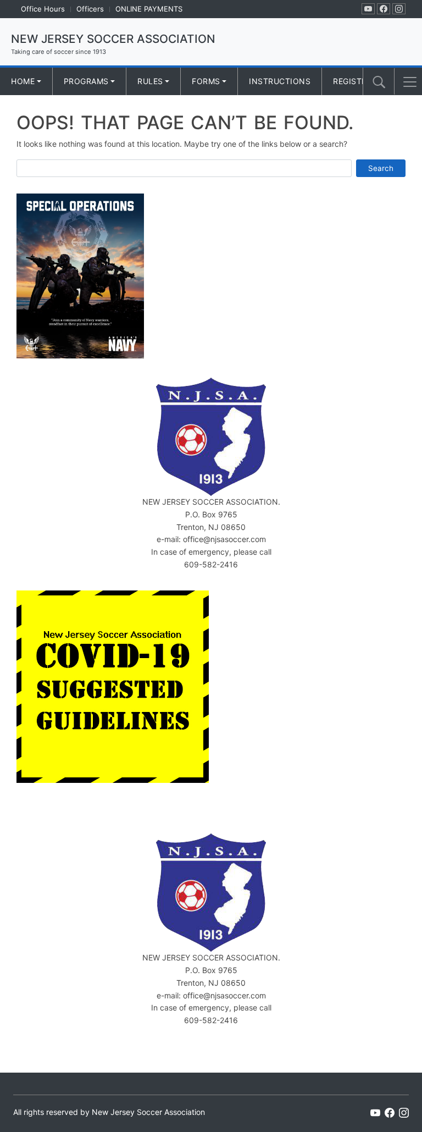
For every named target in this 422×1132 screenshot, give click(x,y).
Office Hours (43, 8)
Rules (150, 81)
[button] (410, 82)
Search (380, 168)
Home (23, 81)
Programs (86, 81)
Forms (206, 81)
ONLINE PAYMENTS (148, 8)
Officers (90, 8)
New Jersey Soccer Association (113, 39)
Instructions (279, 81)
